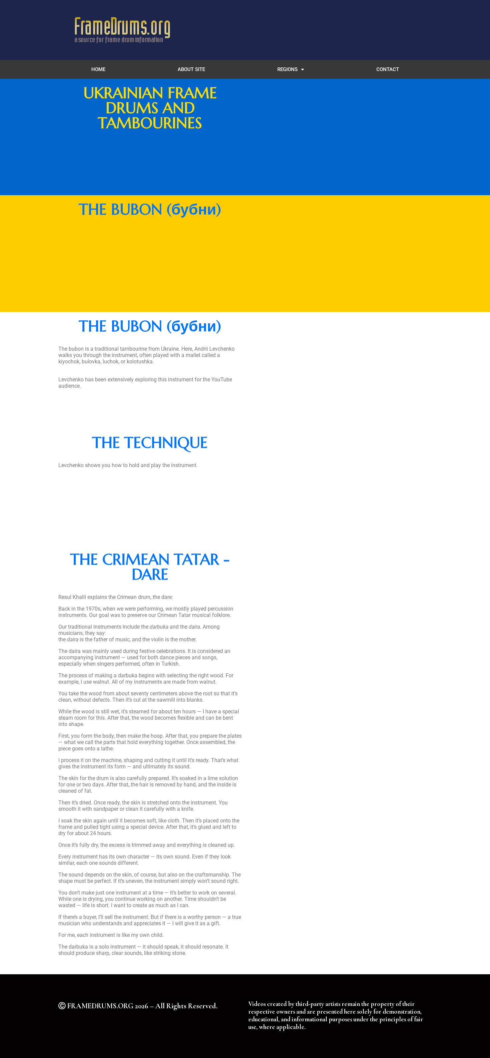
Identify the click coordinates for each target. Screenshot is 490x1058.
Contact (387, 69)
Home (98, 69)
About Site (191, 69)
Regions (287, 69)
